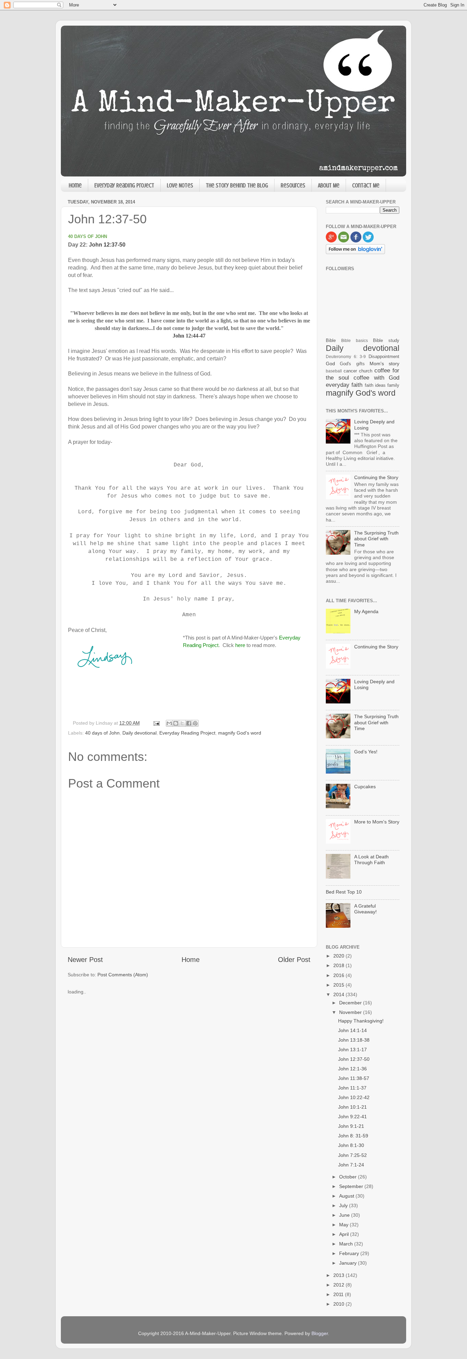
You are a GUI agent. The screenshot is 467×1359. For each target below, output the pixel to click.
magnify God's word (239, 733)
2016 (339, 975)
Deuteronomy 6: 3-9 (346, 357)
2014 (339, 994)
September (351, 1186)
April (344, 1234)
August (347, 1196)
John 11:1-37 (352, 1088)
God (330, 363)
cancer (350, 370)
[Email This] (169, 723)
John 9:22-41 (352, 1116)
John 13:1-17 (352, 1049)
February (349, 1253)
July (344, 1205)
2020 (339, 956)
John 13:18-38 (354, 1040)
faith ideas (375, 385)
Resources (293, 185)
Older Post (294, 959)
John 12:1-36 (352, 1068)
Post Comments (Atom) (122, 974)
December (351, 1002)
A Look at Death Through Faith (371, 859)
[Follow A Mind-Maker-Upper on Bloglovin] (355, 252)
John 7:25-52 (352, 1155)
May (344, 1224)
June (345, 1215)
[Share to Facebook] (188, 723)
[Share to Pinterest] (195, 723)
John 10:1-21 (352, 1107)
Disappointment (384, 356)
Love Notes (180, 185)
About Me (328, 185)
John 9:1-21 (351, 1126)
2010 (339, 1304)
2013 (339, 1275)
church (365, 370)
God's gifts (352, 363)
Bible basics (354, 341)
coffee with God (376, 377)
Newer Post (85, 959)
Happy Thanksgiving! (361, 1021)
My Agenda (366, 611)
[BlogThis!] (175, 723)
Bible (331, 340)
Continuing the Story (376, 477)
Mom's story (384, 363)
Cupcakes (365, 786)
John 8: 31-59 (353, 1135)
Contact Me (365, 185)
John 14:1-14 (352, 1030)
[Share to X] (182, 723)
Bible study (386, 340)
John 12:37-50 (107, 245)
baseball (334, 371)
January (348, 1263)
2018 (339, 965)
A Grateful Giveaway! (365, 908)
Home (75, 185)
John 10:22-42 (354, 1097)
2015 (339, 985)
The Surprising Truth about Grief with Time (376, 538)
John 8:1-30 (351, 1145)
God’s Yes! (365, 751)
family (393, 385)
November (351, 1012)
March (346, 1243)
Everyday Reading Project (124, 185)
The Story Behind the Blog (237, 185)
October (348, 1176)
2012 (339, 1285)
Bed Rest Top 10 (344, 892)
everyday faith (344, 384)
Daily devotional (139, 733)
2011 (339, 1294)
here (240, 645)
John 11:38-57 (353, 1078)
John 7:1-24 (351, 1164)
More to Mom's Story (376, 821)
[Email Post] (156, 723)
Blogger (319, 1333)
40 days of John (102, 733)
